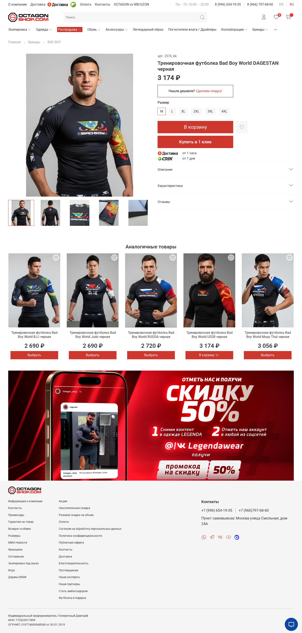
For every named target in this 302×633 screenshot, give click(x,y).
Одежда (42, 29)
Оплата (85, 4)
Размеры (14, 536)
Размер (163, 102)
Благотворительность (74, 563)
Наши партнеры (69, 584)
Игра (11, 570)
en (281, 4)
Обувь (92, 29)
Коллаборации (232, 29)
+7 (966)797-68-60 (254, 510)
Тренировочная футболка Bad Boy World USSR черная (209, 335)
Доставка (37, 4)
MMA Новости (17, 542)
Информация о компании (25, 501)
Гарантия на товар (20, 522)
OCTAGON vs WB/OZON (131, 4)
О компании (17, 4)
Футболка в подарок (72, 598)
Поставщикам (68, 570)
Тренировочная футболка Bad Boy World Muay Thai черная (268, 335)
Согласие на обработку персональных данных (90, 529)
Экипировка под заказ (23, 563)
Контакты (102, 4)
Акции (63, 501)
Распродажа (67, 29)
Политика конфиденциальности (80, 536)
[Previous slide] (15, 125)
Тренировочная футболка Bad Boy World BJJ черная (34, 335)
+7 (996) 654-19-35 (216, 510)
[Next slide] (144, 125)
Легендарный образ (148, 29)
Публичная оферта (71, 542)
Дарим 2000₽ (17, 577)
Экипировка (17, 29)
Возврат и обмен (19, 529)
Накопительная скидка (74, 508)
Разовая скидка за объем (76, 515)
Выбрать (34, 355)
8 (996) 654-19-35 (228, 4)
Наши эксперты (69, 577)
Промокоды (16, 515)
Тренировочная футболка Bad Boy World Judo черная (93, 335)
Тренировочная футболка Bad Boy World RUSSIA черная (151, 335)
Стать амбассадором (73, 591)
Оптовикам (16, 556)
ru (292, 4)
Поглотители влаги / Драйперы (192, 29)
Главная (14, 42)
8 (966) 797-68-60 (260, 4)
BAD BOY (54, 42)
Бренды (258, 29)
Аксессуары (115, 29)
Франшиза (15, 549)
